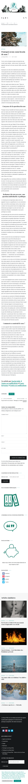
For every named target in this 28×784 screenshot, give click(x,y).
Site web (3, 448)
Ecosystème (5, 741)
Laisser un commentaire (18, 457)
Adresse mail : (4, 477)
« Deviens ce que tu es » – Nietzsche (11, 705)
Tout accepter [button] (17, 780)
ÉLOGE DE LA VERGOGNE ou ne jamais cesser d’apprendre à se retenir (12, 623)
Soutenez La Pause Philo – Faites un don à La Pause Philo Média (13, 753)
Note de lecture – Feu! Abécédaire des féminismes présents (12, 651)
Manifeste (4, 745)
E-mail (3, 442)
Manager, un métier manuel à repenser (20, 400)
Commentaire (5, 414)
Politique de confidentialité (8, 750)
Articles (3, 49)
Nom (2, 435)
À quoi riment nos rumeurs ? (7, 399)
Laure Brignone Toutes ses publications (13, 384)
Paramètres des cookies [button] (7, 780)
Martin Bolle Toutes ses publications (11, 382)
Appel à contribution (6, 739)
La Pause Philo (4, 56)
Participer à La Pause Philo (8, 748)
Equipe (3, 743)
